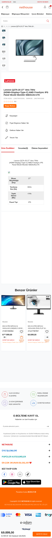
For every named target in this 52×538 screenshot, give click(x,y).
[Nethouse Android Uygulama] (11, 482)
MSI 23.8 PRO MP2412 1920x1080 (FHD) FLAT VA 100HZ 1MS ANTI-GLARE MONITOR (36, 327)
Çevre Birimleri (38, 14)
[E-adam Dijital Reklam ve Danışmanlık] (26, 523)
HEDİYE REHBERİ (42, 2)
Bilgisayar (5, 14)
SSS (14, 2)
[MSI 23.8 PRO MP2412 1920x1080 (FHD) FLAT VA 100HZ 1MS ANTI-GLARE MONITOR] (39, 307)
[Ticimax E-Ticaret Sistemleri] (26, 529)
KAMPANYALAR (6, 2)
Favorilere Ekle (21, 332)
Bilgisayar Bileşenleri (20, 14)
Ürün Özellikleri (7, 148)
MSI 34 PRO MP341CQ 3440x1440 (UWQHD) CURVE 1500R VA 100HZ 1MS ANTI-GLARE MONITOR (12, 327)
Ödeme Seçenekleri (40, 148)
